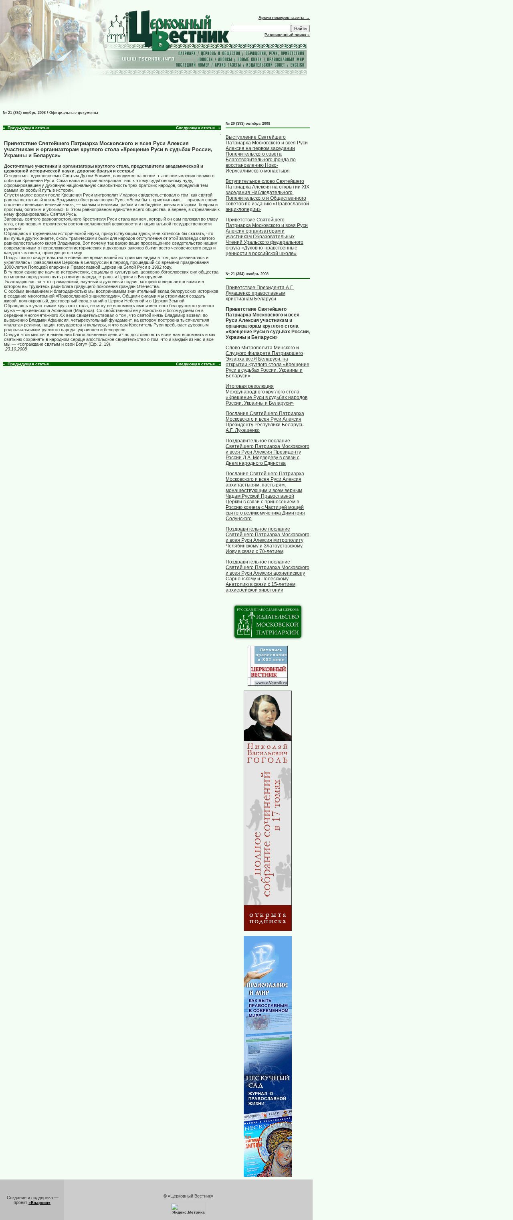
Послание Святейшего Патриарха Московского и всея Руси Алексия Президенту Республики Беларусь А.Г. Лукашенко (265, 422)
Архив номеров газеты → (284, 17)
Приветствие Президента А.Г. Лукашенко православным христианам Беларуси (260, 293)
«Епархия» (39, 1202)
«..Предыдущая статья (26, 128)
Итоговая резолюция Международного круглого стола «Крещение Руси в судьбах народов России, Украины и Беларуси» (266, 394)
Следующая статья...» (198, 128)
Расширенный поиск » (287, 34)
